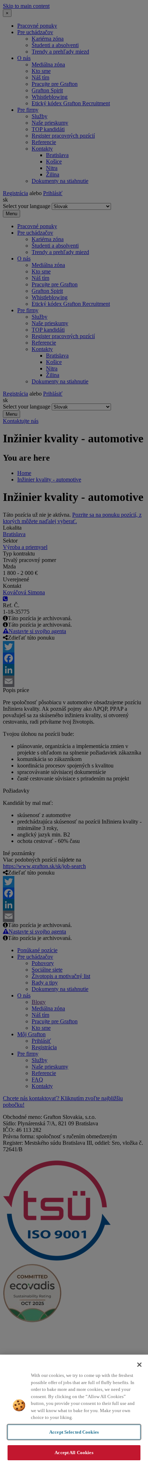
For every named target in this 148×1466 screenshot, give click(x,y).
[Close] (139, 1365)
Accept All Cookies (74, 1452)
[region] (74, 1410)
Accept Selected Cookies (74, 1432)
